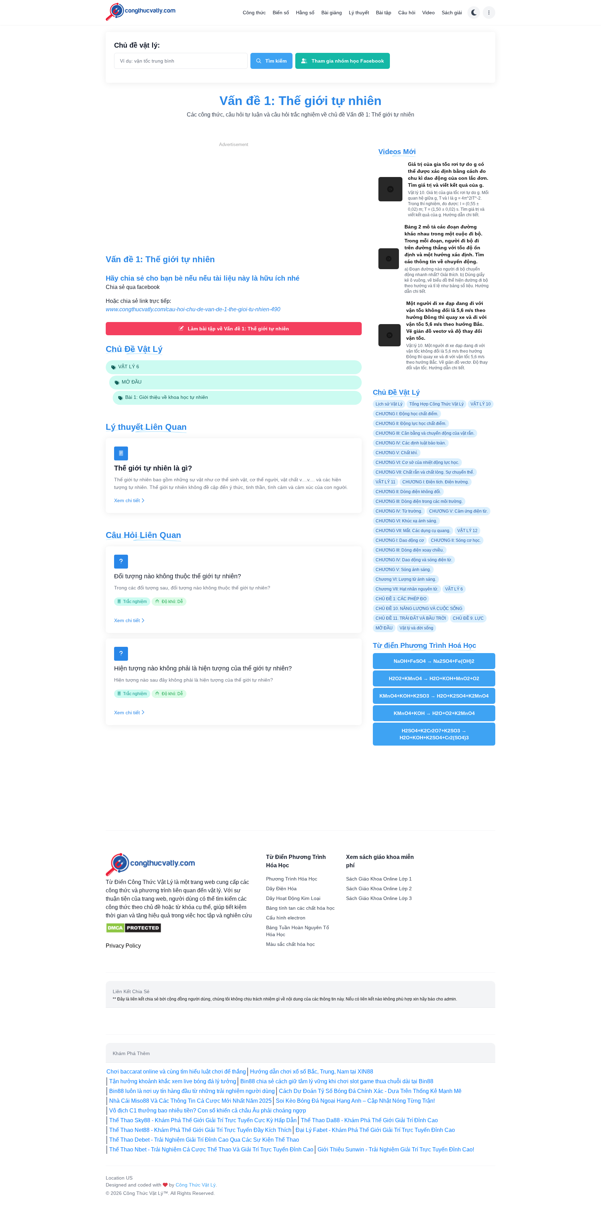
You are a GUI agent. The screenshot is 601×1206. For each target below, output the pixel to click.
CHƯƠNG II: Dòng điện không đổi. (408, 491)
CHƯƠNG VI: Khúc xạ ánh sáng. (406, 520)
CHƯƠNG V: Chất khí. (397, 452)
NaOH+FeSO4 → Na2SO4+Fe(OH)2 (434, 661)
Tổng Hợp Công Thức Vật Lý (436, 404)
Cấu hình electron (285, 917)
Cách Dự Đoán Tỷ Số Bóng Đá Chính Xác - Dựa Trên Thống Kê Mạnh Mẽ (370, 1091)
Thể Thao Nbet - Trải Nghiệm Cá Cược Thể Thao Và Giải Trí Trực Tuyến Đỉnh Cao (211, 1149)
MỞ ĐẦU (384, 628)
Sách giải (452, 12)
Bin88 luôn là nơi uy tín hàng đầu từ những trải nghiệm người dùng (192, 1091)
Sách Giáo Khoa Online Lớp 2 (379, 888)
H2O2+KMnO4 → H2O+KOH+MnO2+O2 (434, 678)
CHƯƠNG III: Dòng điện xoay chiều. (410, 550)
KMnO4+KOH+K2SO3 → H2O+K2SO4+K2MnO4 (434, 696)
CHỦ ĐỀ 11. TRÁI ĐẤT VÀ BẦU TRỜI (411, 618)
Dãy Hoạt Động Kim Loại (293, 898)
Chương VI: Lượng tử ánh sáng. (406, 579)
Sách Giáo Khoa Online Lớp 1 (379, 879)
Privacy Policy (123, 946)
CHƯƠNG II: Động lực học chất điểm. (411, 423)
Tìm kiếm (276, 61)
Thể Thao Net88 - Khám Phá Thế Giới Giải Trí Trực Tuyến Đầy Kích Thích (200, 1130)
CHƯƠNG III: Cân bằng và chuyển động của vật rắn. (425, 433)
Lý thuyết (359, 12)
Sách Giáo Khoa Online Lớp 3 (379, 898)
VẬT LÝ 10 (481, 404)
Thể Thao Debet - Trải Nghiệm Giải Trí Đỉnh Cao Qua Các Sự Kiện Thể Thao (204, 1140)
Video (428, 12)
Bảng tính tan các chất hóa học (300, 908)
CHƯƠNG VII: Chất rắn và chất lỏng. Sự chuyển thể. (425, 472)
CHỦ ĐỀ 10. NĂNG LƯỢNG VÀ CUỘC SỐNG (419, 608)
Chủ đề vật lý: (137, 45)
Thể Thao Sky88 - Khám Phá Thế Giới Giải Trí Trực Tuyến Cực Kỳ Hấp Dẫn (203, 1120)
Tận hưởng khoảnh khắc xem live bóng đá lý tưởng (172, 1081)
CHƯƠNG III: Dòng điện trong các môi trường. (419, 501)
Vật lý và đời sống (416, 628)
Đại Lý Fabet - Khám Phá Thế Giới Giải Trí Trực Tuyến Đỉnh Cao (375, 1130)
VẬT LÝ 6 (454, 589)
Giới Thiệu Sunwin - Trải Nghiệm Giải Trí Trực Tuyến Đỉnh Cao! (396, 1149)
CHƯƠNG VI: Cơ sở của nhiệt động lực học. (417, 462)
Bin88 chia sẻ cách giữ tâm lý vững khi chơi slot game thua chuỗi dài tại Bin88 (336, 1081)
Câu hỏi (406, 12)
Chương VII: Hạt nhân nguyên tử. (407, 589)
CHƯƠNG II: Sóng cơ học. (456, 540)
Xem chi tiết (127, 500)
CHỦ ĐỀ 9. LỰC (468, 618)
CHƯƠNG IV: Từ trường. (399, 511)
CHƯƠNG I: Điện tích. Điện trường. (435, 482)
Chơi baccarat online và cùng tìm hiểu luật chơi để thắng (176, 1072)
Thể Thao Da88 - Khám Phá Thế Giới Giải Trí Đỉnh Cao (369, 1120)
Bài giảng (331, 12)
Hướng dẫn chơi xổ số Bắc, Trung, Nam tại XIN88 (311, 1072)
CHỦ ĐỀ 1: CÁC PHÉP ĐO (401, 598)
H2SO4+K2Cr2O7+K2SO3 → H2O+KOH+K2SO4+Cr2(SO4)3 (434, 734)
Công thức (254, 12)
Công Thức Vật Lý (196, 1185)
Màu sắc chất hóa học (290, 944)
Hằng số (305, 12)
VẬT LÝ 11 (385, 482)
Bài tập (383, 12)
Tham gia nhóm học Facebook (348, 61)
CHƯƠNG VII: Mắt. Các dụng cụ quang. (413, 530)
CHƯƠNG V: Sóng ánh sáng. (403, 569)
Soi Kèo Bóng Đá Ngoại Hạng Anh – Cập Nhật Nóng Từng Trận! (355, 1101)
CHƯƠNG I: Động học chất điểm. (407, 413)
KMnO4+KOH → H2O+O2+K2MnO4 (434, 713)
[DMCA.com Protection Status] (133, 928)
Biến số (281, 12)
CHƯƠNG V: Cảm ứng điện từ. (458, 511)
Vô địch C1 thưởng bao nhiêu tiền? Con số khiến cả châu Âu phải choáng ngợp (207, 1110)
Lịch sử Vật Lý (389, 404)
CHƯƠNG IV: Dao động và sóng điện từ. (414, 559)
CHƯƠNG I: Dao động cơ (400, 540)
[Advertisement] (234, 197)
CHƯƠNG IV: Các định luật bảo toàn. (411, 443)
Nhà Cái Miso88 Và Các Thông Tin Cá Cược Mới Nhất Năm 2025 (190, 1101)
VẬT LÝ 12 (467, 530)
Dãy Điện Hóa (281, 888)
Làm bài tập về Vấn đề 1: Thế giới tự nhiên (238, 328)
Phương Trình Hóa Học (291, 879)
